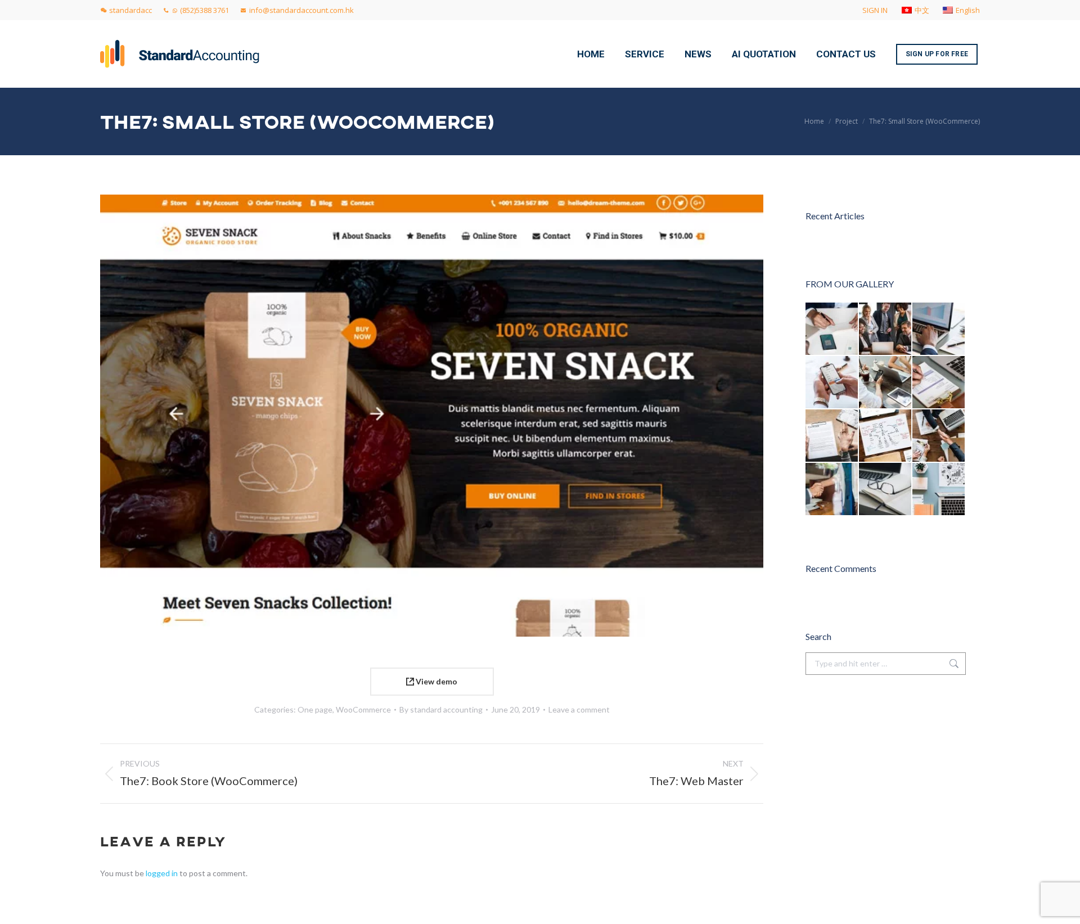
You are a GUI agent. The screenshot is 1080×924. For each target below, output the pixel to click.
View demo (435, 681)
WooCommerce (363, 709)
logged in (162, 873)
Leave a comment (579, 709)
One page (315, 709)
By (441, 709)
